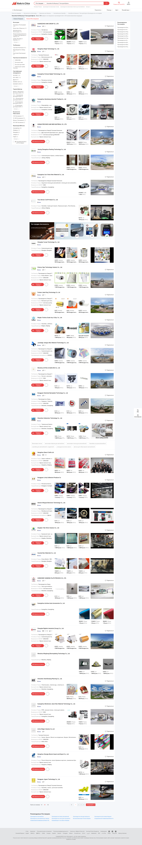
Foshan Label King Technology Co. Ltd (48, 292)
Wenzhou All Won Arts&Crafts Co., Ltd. (48, 368)
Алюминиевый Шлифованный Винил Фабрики (40, 820)
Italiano (71, 833)
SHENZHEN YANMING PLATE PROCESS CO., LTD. (51, 578)
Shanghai (16, 132)
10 (41, 804)
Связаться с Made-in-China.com (77, 831)
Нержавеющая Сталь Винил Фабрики (60, 820)
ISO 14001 (17, 77)
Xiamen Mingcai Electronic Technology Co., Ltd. (51, 503)
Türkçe (109, 833)
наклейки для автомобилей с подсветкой (43, 447)
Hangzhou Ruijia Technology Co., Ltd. (48, 49)
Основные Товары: (36, 30)
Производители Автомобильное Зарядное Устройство (40, 818)
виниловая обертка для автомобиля (54, 443)
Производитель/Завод (19, 50)
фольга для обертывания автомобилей (84, 447)
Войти (128, 4)
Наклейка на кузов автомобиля (97, 443)
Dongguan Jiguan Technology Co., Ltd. (48, 779)
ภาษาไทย (104, 833)
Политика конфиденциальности (60, 831)
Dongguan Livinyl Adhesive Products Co (49, 477)
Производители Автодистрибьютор (81, 816)
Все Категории (18, 10)
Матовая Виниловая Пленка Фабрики (82, 818)
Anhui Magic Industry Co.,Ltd (45, 729)
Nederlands (93, 833)
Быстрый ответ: (35, 61)
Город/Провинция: (36, 34)
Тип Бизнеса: (34, 55)
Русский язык (77, 833)
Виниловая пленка (37, 443)
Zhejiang (16, 130)
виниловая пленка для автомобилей (76, 443)
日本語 (43, 833)
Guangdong (17, 128)
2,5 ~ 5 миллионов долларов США (18, 95)
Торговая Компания (19, 47)
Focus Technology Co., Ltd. (70, 836)
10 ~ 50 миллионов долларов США (18, 99)
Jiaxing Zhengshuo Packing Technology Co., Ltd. (51, 149)
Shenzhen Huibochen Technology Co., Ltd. (49, 418)
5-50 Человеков (18, 116)
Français (48, 833)
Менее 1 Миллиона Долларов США (18, 92)
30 (44, 804)
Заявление (32, 831)
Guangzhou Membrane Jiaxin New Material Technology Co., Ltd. (56, 704)
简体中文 (33, 833)
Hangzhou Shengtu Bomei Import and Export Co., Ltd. (53, 754)
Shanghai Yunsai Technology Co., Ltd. (48, 242)
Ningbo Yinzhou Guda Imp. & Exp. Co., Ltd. (49, 317)
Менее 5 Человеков (19, 120)
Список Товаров (18, 18)
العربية (88, 833)
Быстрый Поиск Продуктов (92, 831)
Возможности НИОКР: (37, 32)
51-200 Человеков (19, 118)
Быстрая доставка (20, 64)
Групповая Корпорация (19, 53)
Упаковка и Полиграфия (19, 25)
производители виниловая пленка (51, 6)
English (27, 833)
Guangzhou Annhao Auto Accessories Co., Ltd (51, 603)
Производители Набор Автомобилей (60, 816)
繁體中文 (38, 833)
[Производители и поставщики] (21, 3)
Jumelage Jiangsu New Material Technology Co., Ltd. (53, 343)
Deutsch (59, 833)
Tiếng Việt (114, 833)
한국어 (83, 833)
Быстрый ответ (19, 62)
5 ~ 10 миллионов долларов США (18, 102)
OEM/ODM (18, 60)
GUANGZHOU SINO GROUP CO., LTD (48, 24)
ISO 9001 (16, 75)
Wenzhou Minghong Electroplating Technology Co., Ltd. (53, 653)
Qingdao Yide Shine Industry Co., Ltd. (48, 528)
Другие (15, 79)
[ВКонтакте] (109, 831)
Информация (104, 831)
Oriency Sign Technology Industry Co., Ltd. (49, 267)
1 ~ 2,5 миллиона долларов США (18, 106)
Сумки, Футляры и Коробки (18, 39)
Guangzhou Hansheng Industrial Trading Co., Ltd (51, 99)
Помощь (109, 10)
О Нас (27, 831)
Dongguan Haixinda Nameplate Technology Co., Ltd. (52, 393)
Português (65, 833)
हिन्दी (99, 833)
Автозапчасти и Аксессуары (17, 31)
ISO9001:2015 (17, 82)
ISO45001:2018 (18, 84)
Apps (116, 10)
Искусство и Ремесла (20, 28)
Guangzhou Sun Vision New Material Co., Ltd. (50, 174)
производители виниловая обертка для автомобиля (72, 6)
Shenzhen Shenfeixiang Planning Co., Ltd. (49, 679)
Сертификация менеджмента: (39, 355)
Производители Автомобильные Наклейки (128, 42)
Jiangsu (16, 134)
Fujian (15, 136)
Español (54, 833)
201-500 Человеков (19, 122)
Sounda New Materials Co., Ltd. (46, 553)
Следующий (90, 804)
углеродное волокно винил (64, 447)
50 (48, 804)
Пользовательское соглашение (44, 831)
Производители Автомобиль (37, 816)
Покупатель (98, 10)
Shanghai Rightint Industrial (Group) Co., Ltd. (50, 628)
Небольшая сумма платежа (19, 67)
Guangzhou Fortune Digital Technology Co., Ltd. (51, 74)
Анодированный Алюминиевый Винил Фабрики (104, 818)
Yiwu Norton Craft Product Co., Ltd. (47, 200)
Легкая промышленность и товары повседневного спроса (19, 35)
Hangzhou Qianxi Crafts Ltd (45, 452)
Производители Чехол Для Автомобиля (61, 818)
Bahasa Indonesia (122, 833)
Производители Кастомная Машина (102, 816)
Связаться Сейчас (38, 38)
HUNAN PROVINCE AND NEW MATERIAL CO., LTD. (52, 124)
